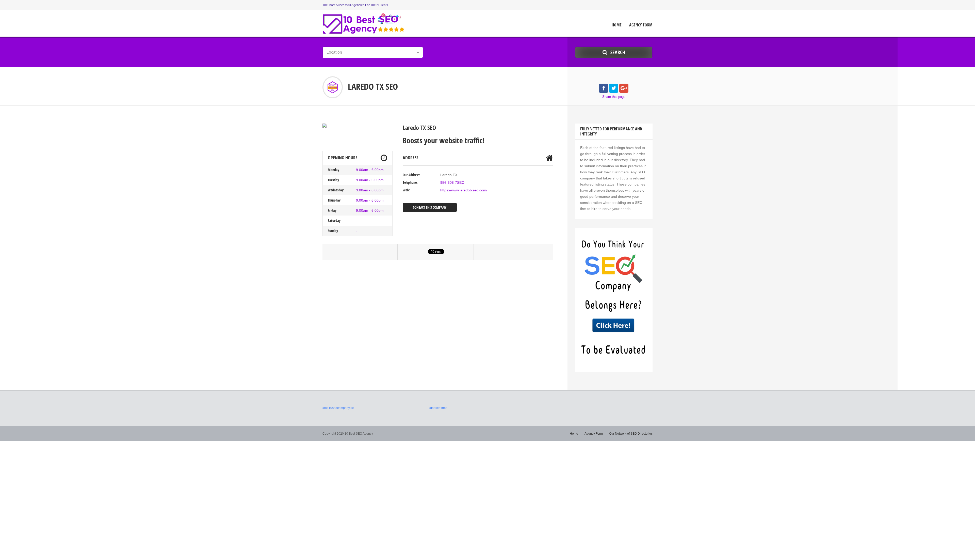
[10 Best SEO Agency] (363, 23)
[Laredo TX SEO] (324, 126)
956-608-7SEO (452, 182)
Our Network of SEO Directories (631, 433)
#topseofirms (438, 408)
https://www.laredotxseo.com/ (463, 190)
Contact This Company (430, 207)
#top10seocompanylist (338, 408)
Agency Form (641, 25)
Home (617, 25)
